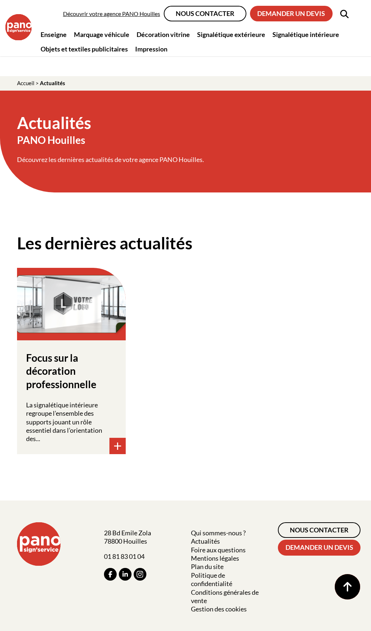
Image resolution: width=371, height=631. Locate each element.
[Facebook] (110, 574)
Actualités (205, 541)
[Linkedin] (125, 574)
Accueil (25, 83)
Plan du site (207, 566)
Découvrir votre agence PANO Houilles (111, 13)
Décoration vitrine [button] (163, 34)
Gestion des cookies (219, 609)
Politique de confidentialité (211, 579)
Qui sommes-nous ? (218, 533)
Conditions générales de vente (225, 596)
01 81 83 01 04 (124, 556)
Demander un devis (291, 13)
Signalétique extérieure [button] (231, 34)
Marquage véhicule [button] (101, 34)
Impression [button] (151, 49)
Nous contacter (205, 13)
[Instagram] (140, 574)
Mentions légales (215, 558)
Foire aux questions (218, 550)
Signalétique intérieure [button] (305, 34)
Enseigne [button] (54, 34)
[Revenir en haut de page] (347, 586)
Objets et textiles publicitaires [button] (84, 49)
